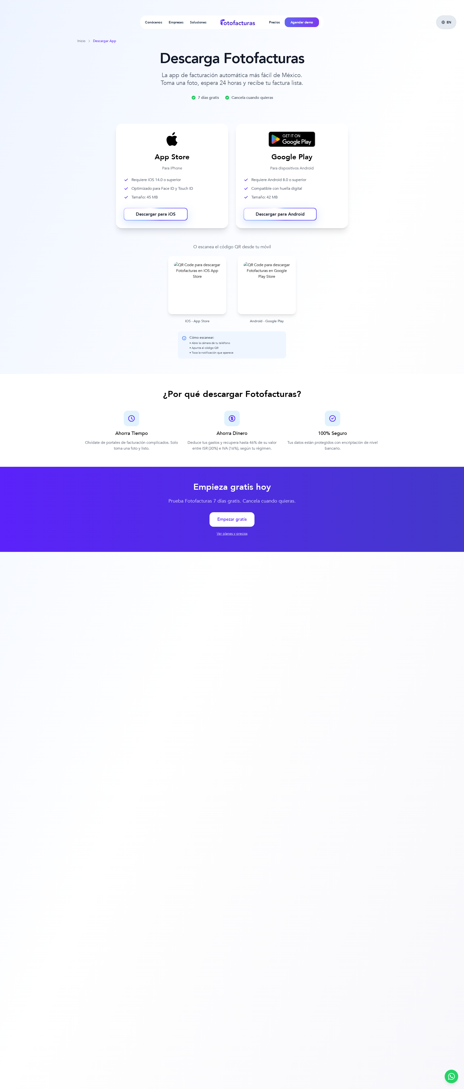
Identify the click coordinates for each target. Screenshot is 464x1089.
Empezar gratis (232, 519)
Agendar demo (301, 22)
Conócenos (153, 22)
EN (449, 22)
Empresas (176, 22)
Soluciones (198, 22)
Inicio (81, 41)
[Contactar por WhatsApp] (451, 1076)
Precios (274, 22)
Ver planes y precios (232, 533)
